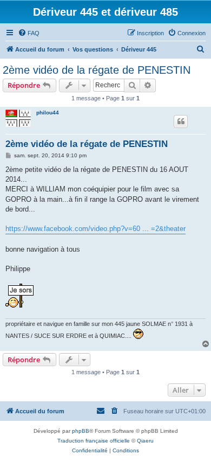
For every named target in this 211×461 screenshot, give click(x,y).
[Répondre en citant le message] (181, 121)
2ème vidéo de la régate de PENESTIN (96, 70)
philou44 (47, 113)
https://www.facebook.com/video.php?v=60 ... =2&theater (95, 229)
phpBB (80, 431)
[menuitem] (28, 33)
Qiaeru (145, 441)
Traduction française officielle (93, 441)
